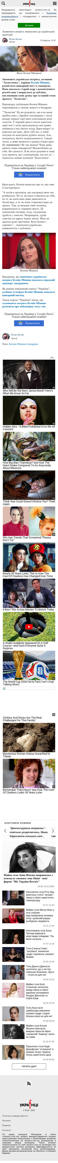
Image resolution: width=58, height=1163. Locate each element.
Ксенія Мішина (18, 344)
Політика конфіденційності (15, 1116)
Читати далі (29, 1066)
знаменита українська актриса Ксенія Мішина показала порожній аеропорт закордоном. (28, 280)
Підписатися (32, 174)
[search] (3, 3)
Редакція (6, 1125)
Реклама (6, 1120)
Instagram (32, 344)
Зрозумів (29, 25)
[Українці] (29, 3)
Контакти (6, 1130)
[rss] (29, 1083)
